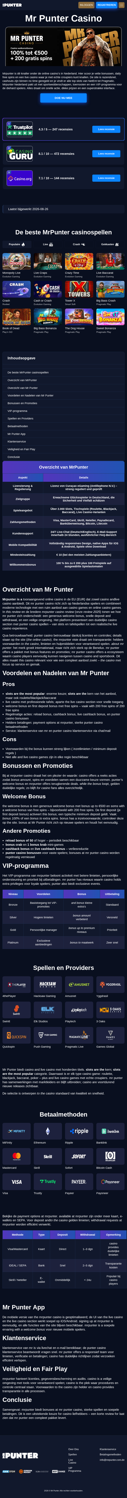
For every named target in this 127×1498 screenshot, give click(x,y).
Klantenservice (17, 441)
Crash (76, 244)
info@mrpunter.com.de (112, 1460)
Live (45, 244)
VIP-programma (17, 411)
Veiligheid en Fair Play (21, 449)
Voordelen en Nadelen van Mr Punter (30, 395)
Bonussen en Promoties (22, 403)
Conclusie (14, 457)
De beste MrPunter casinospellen (28, 372)
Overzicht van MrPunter (22, 380)
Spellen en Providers (20, 418)
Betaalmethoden (18, 426)
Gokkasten (107, 244)
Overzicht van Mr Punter (23, 387)
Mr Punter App (16, 434)
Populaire (14, 244)
